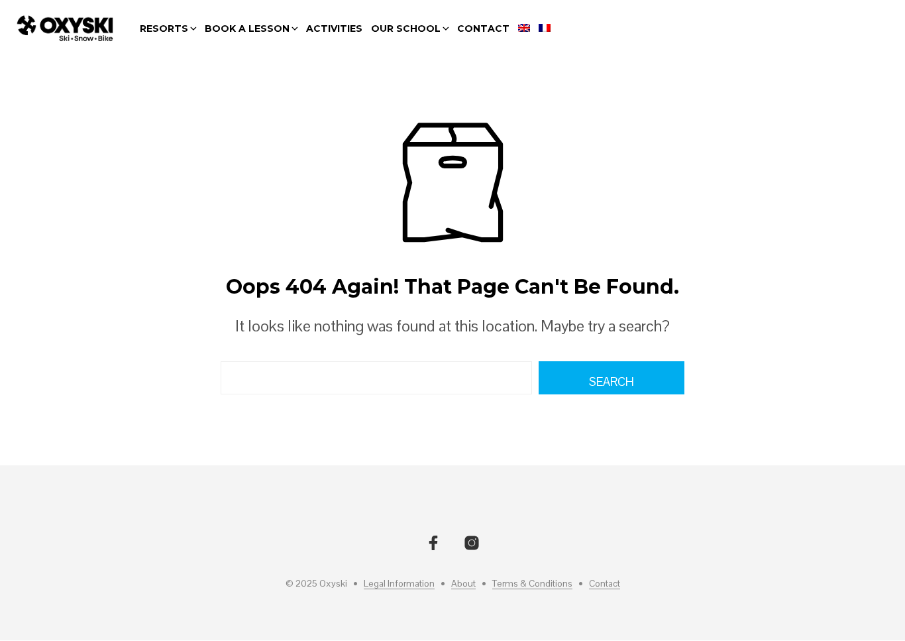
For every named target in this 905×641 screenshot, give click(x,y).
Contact (483, 28)
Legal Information (399, 584)
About (463, 584)
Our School (406, 28)
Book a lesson (247, 28)
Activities (334, 28)
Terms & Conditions (532, 584)
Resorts (164, 28)
